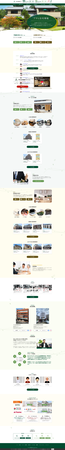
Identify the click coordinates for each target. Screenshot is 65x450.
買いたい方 (21, 4)
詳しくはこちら (38, 181)
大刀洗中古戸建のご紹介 (25, 68)
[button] (31, 387)
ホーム (14, 4)
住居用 (37, 42)
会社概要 (50, 4)
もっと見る (32, 146)
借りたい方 (28, 4)
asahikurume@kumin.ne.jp (18, 328)
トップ (17, 444)
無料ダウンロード (44, 411)
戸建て (17, 42)
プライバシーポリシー (41, 444)
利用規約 (37, 444)
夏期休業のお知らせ (22, 55)
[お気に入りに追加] (40, 134)
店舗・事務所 (43, 42)
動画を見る (22, 86)
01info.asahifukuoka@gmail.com (39, 328)
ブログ (23, 444)
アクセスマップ (23, 330)
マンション (23, 42)
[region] (32, 57)
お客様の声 (35, 4)
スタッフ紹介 (43, 4)
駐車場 (49, 42)
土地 (29, 42)
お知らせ (20, 444)
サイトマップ (47, 444)
